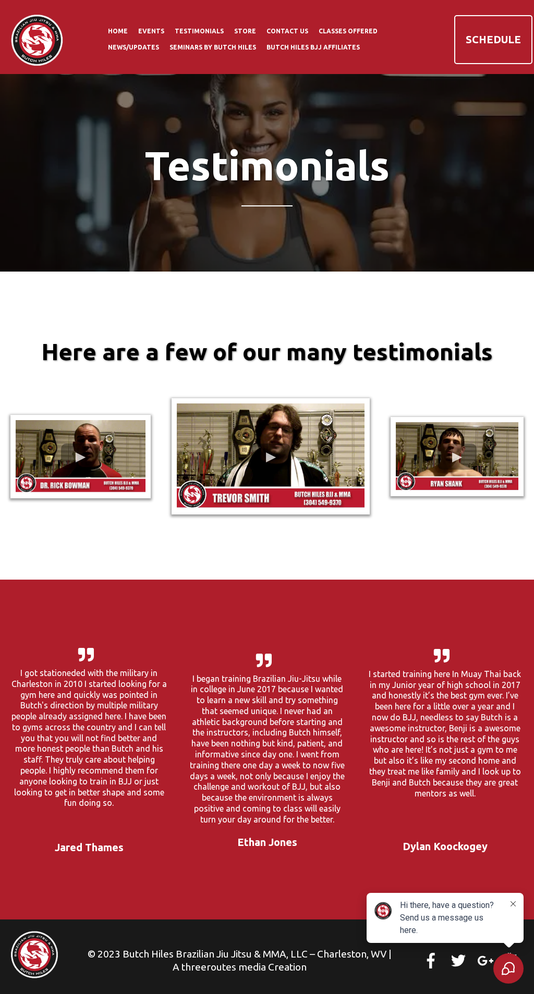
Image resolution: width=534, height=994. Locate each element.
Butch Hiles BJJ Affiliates (313, 47)
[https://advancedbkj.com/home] (37, 38)
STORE (245, 31)
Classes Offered (348, 31)
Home (118, 31)
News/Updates (133, 47)
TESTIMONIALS (199, 31)
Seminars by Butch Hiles (212, 47)
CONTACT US (287, 31)
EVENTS (151, 31)
